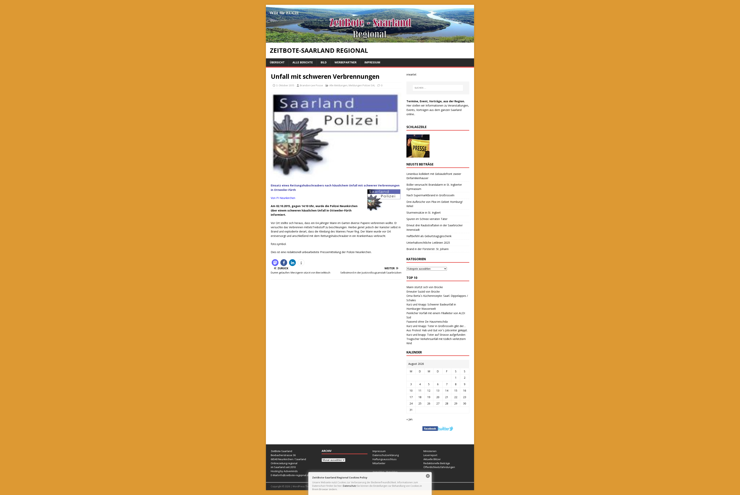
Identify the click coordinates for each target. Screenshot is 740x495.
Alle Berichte (303, 62)
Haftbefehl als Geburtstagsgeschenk (429, 236)
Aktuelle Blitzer (432, 459)
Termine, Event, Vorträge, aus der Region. (435, 101)
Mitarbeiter (379, 463)
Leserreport (430, 455)
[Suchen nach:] (438, 88)
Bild (324, 62)
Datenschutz (349, 485)
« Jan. (409, 419)
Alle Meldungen (338, 85)
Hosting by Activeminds (284, 471)
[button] (275, 262)
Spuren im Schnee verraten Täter (426, 219)
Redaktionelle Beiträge (436, 463)
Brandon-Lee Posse (311, 85)
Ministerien (429, 451)
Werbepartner (346, 62)
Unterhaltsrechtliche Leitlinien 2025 (428, 242)
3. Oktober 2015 (285, 85)
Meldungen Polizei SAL (362, 85)
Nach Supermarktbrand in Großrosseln (430, 195)
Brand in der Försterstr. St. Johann (427, 249)
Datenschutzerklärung (386, 455)
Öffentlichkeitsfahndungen (439, 467)
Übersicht (277, 62)
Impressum (372, 62)
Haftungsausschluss (385, 459)
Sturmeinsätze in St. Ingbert (423, 212)
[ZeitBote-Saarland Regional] (370, 40)
